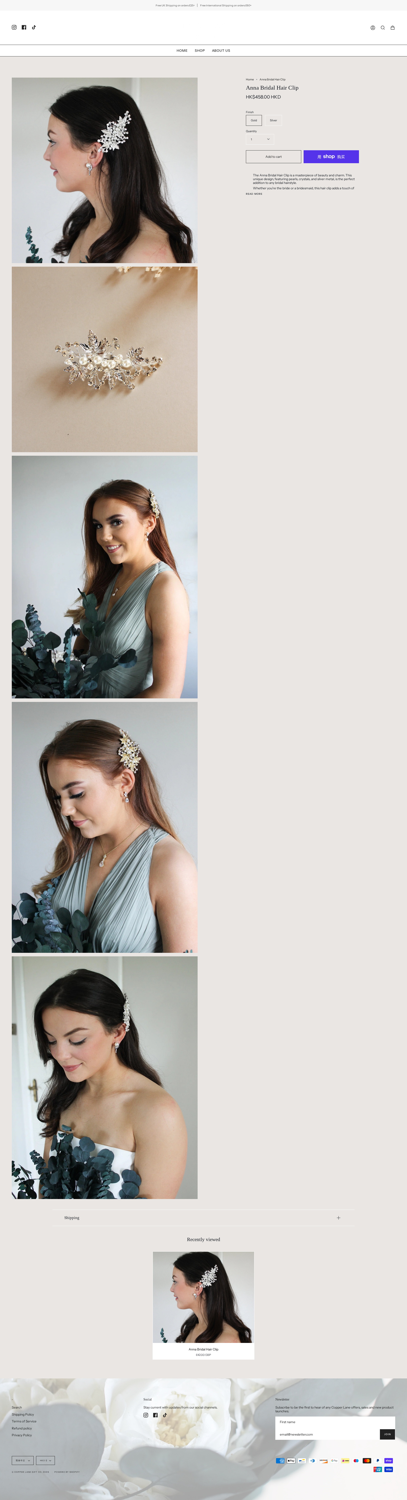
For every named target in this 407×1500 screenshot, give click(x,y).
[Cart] (393, 28)
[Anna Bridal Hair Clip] (203, 1297)
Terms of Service (24, 1421)
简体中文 (21, 1460)
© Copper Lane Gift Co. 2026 (30, 1472)
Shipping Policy (23, 1414)
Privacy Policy (22, 1435)
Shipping (71, 1217)
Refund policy (22, 1428)
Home (250, 79)
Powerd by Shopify (67, 1472)
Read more (254, 194)
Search (17, 1407)
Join (387, 1434)
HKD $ (43, 1460)
